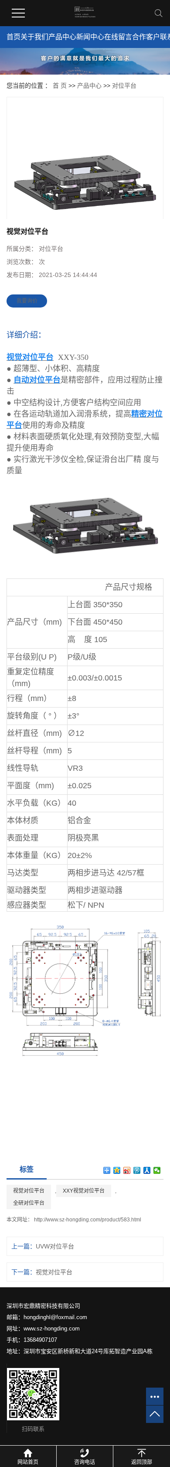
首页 (13, 37)
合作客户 (146, 37)
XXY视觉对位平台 (84, 1191)
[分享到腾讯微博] (137, 1170)
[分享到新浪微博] (127, 1170)
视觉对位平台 (28, 1191)
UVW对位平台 (55, 1246)
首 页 (60, 85)
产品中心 (62, 37)
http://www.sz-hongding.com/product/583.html (87, 1220)
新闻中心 (90, 37)
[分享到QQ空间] (117, 1170)
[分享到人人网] (147, 1170)
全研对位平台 (28, 1203)
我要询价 (27, 301)
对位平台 (124, 85)
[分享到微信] (157, 1170)
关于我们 (34, 37)
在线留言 (118, 37)
